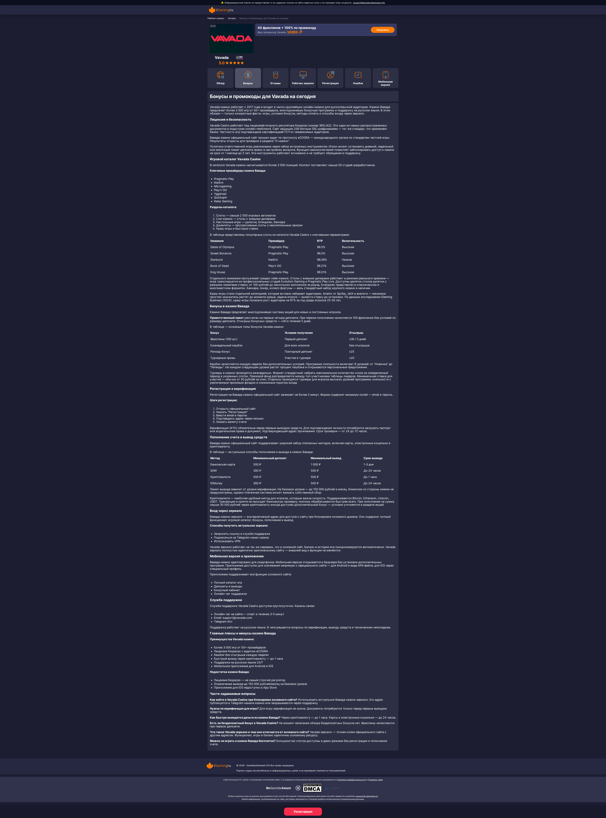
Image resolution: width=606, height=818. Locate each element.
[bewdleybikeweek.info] (222, 10)
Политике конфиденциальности (351, 780)
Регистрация (303, 811)
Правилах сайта (375, 780)
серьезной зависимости (366, 796)
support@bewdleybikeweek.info (369, 2)
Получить (383, 29)
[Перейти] (278, 788)
